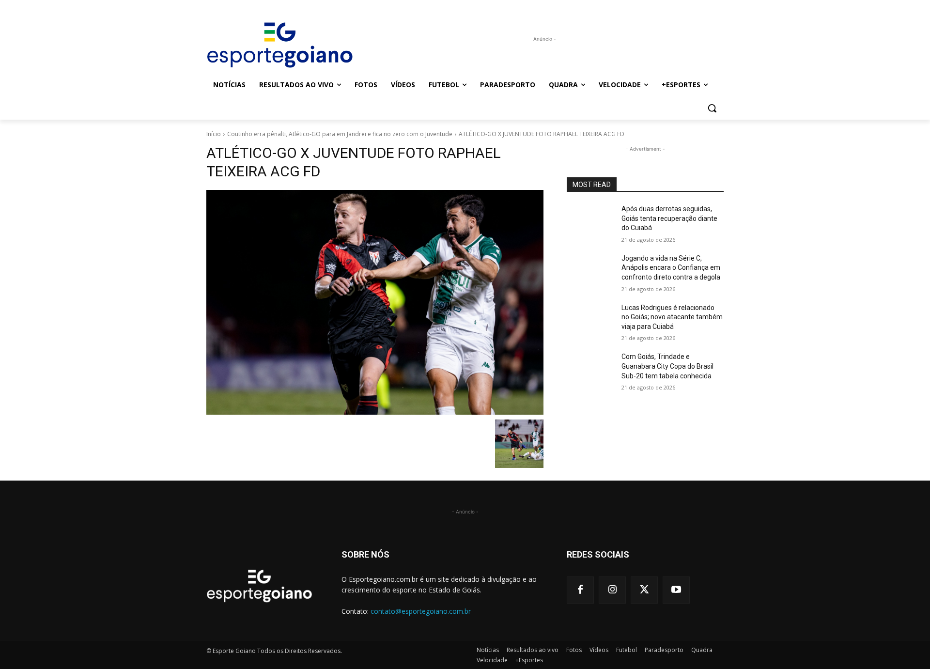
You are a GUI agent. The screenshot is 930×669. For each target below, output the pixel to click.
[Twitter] (644, 590)
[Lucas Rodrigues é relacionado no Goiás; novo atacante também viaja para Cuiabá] (590, 319)
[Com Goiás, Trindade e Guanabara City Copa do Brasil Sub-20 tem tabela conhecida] (590, 368)
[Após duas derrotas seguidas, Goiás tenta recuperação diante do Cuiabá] (590, 220)
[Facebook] (580, 590)
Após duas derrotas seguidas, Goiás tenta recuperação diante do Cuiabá (669, 218)
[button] (712, 108)
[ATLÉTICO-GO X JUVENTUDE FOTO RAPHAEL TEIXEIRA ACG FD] (374, 302)
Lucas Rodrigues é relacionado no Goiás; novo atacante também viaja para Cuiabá (672, 317)
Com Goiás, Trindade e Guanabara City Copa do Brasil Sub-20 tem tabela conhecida (667, 366)
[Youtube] (676, 590)
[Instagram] (612, 590)
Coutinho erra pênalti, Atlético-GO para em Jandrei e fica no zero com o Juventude (339, 134)
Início (213, 134)
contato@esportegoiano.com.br (421, 611)
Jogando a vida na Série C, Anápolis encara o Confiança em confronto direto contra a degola (670, 267)
